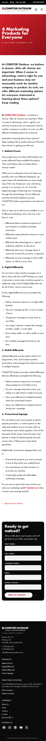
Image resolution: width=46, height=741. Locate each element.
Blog (12, 2)
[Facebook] (4, 727)
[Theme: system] (35, 9)
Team (4, 708)
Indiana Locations (8, 693)
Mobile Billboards (8, 670)
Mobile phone (12, 583)
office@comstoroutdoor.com (12, 652)
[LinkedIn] (15, 727)
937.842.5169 (9, 647)
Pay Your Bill (20, 2)
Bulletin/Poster (7, 663)
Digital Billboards (8, 667)
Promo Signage (7, 673)
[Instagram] (10, 727)
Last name (10, 554)
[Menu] (41, 9)
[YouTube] (21, 727)
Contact (5, 714)
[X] (27, 727)
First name (10, 544)
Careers (5, 2)
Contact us (32, 488)
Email (8, 573)
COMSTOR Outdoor (15, 115)
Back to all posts (14, 503)
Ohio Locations (7, 690)
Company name (12, 563)
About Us (5, 704)
